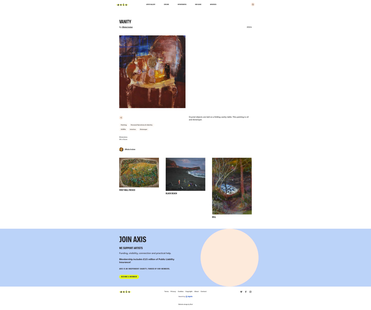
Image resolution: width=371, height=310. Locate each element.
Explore (166, 4)
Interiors (133, 129)
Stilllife (123, 129)
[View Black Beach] (185, 177)
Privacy (173, 291)
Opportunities (182, 4)
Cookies (180, 291)
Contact (204, 291)
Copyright (188, 291)
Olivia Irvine (127, 27)
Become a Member (129, 277)
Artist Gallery (150, 4)
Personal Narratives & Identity (141, 125)
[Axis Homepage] (122, 4)
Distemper (143, 129)
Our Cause (198, 4)
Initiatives (213, 4)
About (196, 291)
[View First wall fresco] (139, 175)
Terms (166, 291)
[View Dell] (232, 188)
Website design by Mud (185, 304)
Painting (124, 125)
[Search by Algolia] (185, 296)
